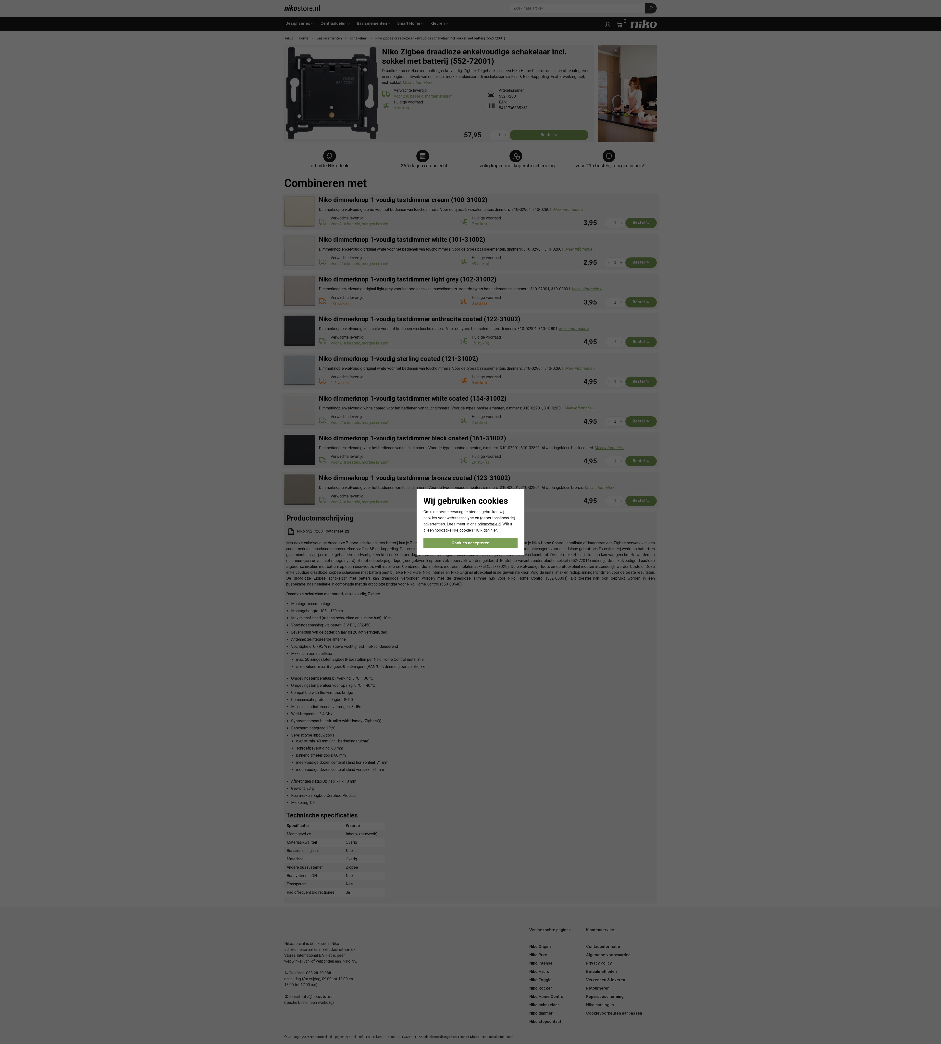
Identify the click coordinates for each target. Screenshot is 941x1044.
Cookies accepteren (470, 543)
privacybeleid (489, 524)
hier (494, 530)
